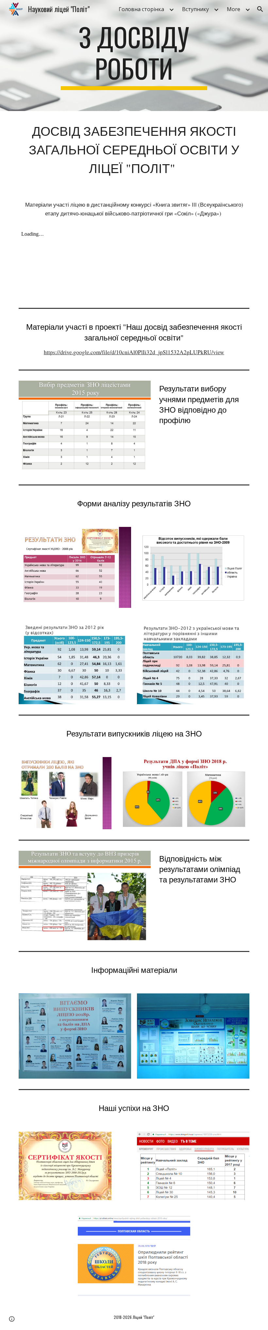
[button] (260, 9)
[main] (134, 55)
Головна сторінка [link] (141, 9)
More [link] (233, 9)
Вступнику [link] (195, 9)
